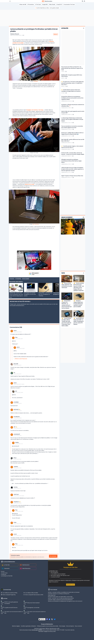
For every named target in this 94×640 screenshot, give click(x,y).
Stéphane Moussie (14, 34)
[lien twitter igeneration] (52, 619)
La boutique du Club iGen (6, 575)
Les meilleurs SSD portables (31, 592)
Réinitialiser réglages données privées (47, 631)
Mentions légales (16, 626)
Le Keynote (3, 574)
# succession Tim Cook (69, 4)
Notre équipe (62, 626)
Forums (2, 571)
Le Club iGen (7, 564)
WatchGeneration (26, 568)
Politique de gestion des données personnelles (47, 626)
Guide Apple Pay (51, 595)
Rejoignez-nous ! (70, 584)
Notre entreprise (70, 626)
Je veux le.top (4, 572)
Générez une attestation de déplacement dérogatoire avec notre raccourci (65, 601)
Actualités (64, 28)
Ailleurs (55, 34)
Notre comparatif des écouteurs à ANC (34, 594)
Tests (63, 273)
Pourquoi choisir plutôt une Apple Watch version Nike (60, 596)
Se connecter (53, 556)
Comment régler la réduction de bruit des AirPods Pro (60, 599)
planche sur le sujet (29, 184)
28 (22, 35)
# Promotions (31, 4)
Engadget (35, 81)
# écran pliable (25, 278)
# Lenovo (12, 278)
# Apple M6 (44, 4)
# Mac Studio (52, 4)
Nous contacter (78, 626)
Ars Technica (35, 109)
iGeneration (7, 568)
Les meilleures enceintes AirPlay (10, 592)
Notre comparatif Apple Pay (9, 594)
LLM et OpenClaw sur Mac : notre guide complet (48, 7)
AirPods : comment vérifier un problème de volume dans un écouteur (64, 592)
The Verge (40, 109)
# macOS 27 (59, 4)
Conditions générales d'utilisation (28, 626)
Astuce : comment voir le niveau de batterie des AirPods (61, 598)
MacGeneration (25, 564)
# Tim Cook (38, 4)
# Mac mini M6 (22, 4)
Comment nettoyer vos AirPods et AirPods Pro (58, 593)
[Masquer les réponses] (12, 353)
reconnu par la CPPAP (37, 630)
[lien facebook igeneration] (49, 619)
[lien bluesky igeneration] (54, 619)
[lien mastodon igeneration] (47, 619)
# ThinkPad (18, 278)
